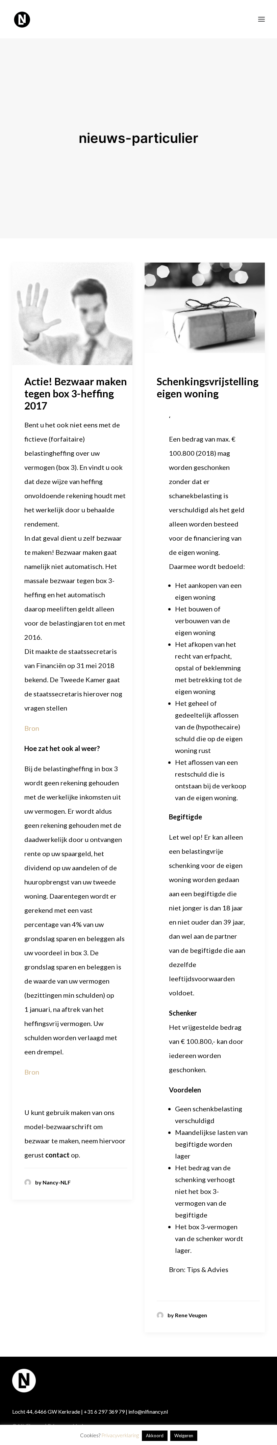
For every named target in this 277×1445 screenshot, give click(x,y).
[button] (261, 19)
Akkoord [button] (154, 1435)
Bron (31, 728)
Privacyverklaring (120, 1435)
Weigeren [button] (183, 1435)
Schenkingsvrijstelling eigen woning (207, 387)
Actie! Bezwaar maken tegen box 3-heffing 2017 (75, 393)
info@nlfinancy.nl (148, 1411)
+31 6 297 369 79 (104, 1411)
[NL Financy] (22, 19)
